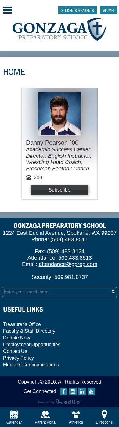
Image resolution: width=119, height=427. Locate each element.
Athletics (76, 422)
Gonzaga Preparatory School (60, 29)
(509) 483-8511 (69, 239)
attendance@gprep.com (68, 264)
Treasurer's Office (22, 324)
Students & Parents (77, 10)
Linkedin (82, 391)
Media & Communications (31, 364)
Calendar (14, 422)
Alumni (108, 10)
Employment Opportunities (31, 344)
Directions (104, 422)
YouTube (91, 391)
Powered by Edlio (59, 401)
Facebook (63, 391)
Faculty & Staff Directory (29, 331)
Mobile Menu (7, 10)
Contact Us (15, 351)
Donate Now (16, 337)
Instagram (73, 391)
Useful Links (23, 309)
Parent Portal (45, 422)
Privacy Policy (18, 358)
